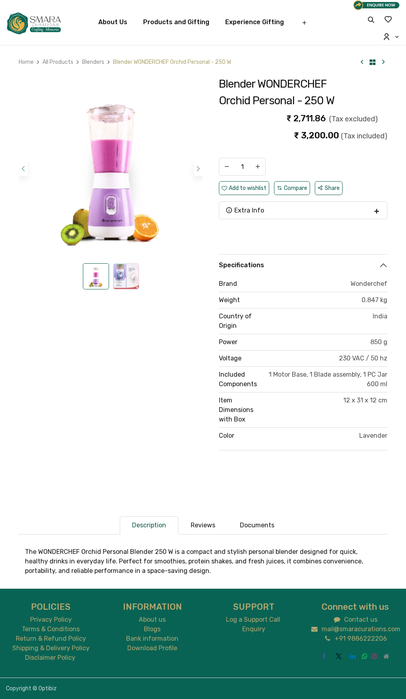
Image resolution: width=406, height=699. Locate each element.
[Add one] (257, 166)
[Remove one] (226, 166)
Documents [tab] (257, 525)
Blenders (93, 62)
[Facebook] (324, 656)
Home (26, 62)
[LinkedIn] (353, 656)
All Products (57, 62)
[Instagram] (374, 656)
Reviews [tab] (203, 525)
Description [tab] (149, 525)
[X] (338, 656)
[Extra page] (386, 656)
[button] (371, 19)
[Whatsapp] (365, 656)
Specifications (241, 265)
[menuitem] (112, 22)
